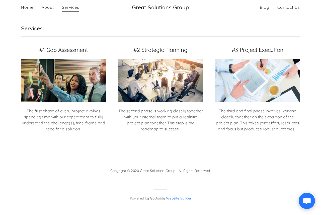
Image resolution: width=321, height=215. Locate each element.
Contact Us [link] (288, 7)
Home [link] (27, 7)
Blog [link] (264, 7)
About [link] (48, 7)
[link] (160, 7)
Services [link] (70, 7)
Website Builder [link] (178, 198)
